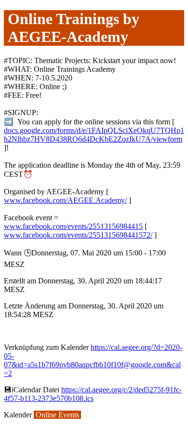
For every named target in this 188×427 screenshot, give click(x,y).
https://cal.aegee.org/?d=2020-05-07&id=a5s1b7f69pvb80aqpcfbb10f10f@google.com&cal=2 (93, 360)
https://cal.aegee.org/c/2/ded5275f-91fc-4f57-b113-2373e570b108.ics (93, 394)
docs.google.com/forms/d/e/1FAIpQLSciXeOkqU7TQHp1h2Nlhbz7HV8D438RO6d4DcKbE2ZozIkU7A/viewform (94, 134)
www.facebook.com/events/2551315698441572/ (78, 235)
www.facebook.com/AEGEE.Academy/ (65, 200)
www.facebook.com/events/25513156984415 (73, 226)
